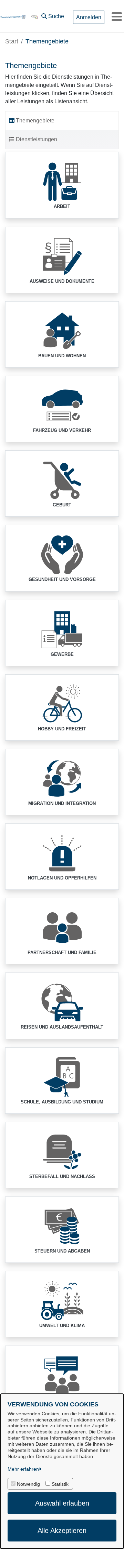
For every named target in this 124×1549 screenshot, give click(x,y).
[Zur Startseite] (12, 16)
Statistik (60, 1484)
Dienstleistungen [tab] (36, 139)
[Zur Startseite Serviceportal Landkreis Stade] (34, 16)
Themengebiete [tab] (35, 120)
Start (11, 41)
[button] (53, 14)
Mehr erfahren (23, 1469)
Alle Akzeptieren (62, 1530)
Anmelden (88, 17)
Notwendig (28, 1484)
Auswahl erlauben (62, 1503)
